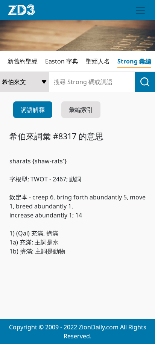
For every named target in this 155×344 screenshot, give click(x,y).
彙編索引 (81, 110)
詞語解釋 (33, 110)
